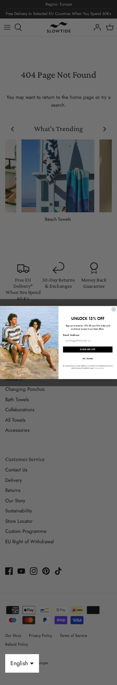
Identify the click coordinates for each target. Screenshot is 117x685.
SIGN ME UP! (88, 349)
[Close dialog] (113, 309)
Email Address (71, 334)
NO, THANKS (88, 358)
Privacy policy (98, 368)
